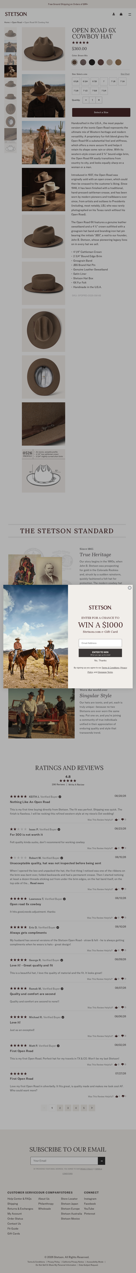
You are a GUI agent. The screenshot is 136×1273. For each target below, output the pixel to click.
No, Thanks (100, 660)
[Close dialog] (129, 587)
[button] (100, 653)
